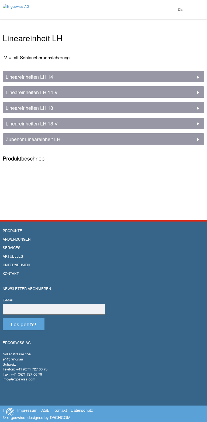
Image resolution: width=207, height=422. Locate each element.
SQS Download (198, 21)
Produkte (12, 230)
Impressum (27, 410)
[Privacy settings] (10, 412)
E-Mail (8, 300)
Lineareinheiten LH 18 (29, 108)
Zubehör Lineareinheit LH (33, 139)
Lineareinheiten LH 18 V (32, 123)
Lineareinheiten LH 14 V (32, 92)
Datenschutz (82, 410)
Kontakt (11, 273)
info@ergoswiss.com (19, 379)
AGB (45, 410)
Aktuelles (13, 256)
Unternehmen (16, 265)
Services (11, 247)
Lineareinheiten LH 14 (29, 77)
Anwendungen (16, 239)
